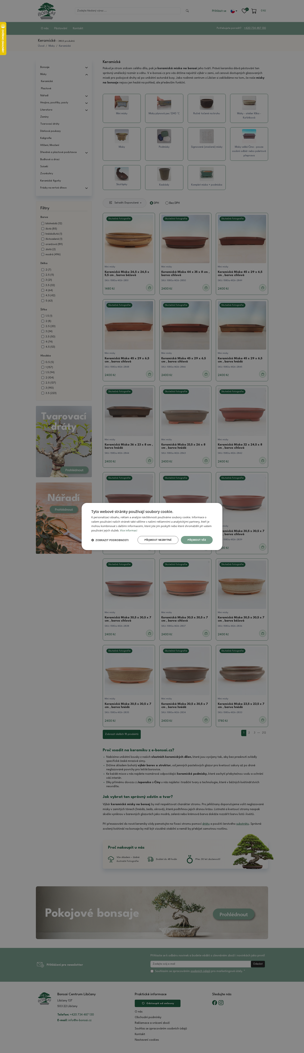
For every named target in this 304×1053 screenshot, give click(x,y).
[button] (110, 540)
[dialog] (152, 526)
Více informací (128, 530)
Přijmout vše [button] (197, 539)
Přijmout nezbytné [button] (158, 539)
